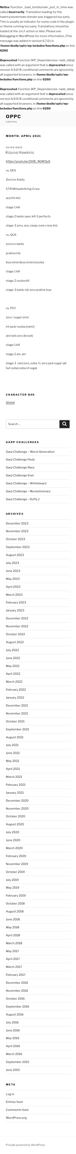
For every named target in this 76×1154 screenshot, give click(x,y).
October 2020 (15, 816)
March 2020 (14, 848)
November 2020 (17, 808)
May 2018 (12, 927)
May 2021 (12, 761)
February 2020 (16, 856)
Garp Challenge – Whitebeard (26, 483)
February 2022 (16, 689)
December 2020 (17, 800)
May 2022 (12, 666)
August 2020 (15, 824)
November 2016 (17, 990)
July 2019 (12, 880)
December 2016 (17, 982)
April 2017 (13, 959)
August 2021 (14, 737)
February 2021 (16, 785)
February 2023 (16, 602)
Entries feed (14, 1102)
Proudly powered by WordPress (25, 1144)
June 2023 (13, 571)
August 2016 (15, 1014)
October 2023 (15, 539)
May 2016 (12, 1038)
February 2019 (16, 895)
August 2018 (15, 911)
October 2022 (15, 634)
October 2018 (15, 903)
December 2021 (17, 705)
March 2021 (14, 777)
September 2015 (17, 1062)
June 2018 (13, 919)
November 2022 (17, 626)
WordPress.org (16, 1118)
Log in (10, 1094)
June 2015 (13, 1070)
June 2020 (13, 840)
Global (10, 402)
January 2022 (15, 697)
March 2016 (14, 1054)
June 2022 (13, 658)
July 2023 (12, 563)
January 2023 (15, 610)
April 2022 (13, 674)
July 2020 (12, 832)
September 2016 (17, 1006)
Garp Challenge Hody (20, 459)
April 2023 (13, 587)
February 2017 (16, 975)
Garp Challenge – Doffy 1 (23, 499)
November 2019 (17, 864)
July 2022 (12, 650)
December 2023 (17, 523)
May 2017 (12, 951)
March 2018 (14, 943)
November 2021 (17, 713)
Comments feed (17, 1110)
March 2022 (14, 681)
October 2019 (15, 872)
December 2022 (17, 618)
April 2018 (13, 935)
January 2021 (15, 792)
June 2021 (13, 753)
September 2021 (17, 729)
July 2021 (12, 745)
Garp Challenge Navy (20, 467)
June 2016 (13, 1030)
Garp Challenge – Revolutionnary (28, 491)
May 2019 (12, 887)
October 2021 (15, 721)
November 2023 (17, 531)
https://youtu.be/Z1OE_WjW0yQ (28, 161)
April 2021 (13, 769)
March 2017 (14, 967)
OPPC (13, 116)
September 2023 (18, 547)
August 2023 (15, 555)
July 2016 (12, 1022)
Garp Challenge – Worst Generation (30, 452)
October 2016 (15, 998)
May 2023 (13, 579)
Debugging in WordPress (17, 36)
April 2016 (13, 1046)
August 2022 (15, 642)
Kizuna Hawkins (19, 152)
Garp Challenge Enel (20, 475)
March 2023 (14, 594)
